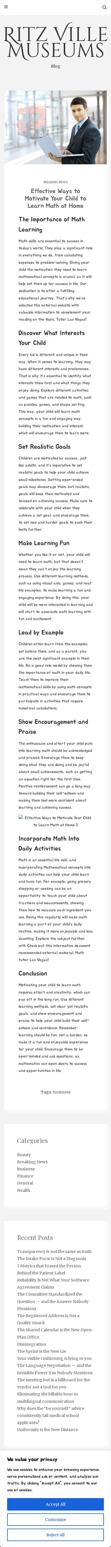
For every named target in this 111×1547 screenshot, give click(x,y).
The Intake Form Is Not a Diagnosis (51, 1258)
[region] (55, 1498)
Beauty (24, 1154)
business (62, 1092)
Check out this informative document (59, 946)
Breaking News (55, 182)
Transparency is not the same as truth (54, 1251)
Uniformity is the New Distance (47, 1429)
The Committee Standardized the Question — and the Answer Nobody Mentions (53, 1301)
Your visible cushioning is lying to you (54, 1358)
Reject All (55, 1534)
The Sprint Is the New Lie (41, 1351)
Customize (55, 1519)
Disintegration (31, 1344)
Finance (25, 1176)
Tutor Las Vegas (70, 320)
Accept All (55, 1504)
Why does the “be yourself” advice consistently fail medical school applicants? (50, 1415)
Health (23, 1190)
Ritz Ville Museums (55, 45)
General (25, 1183)
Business (26, 1168)
